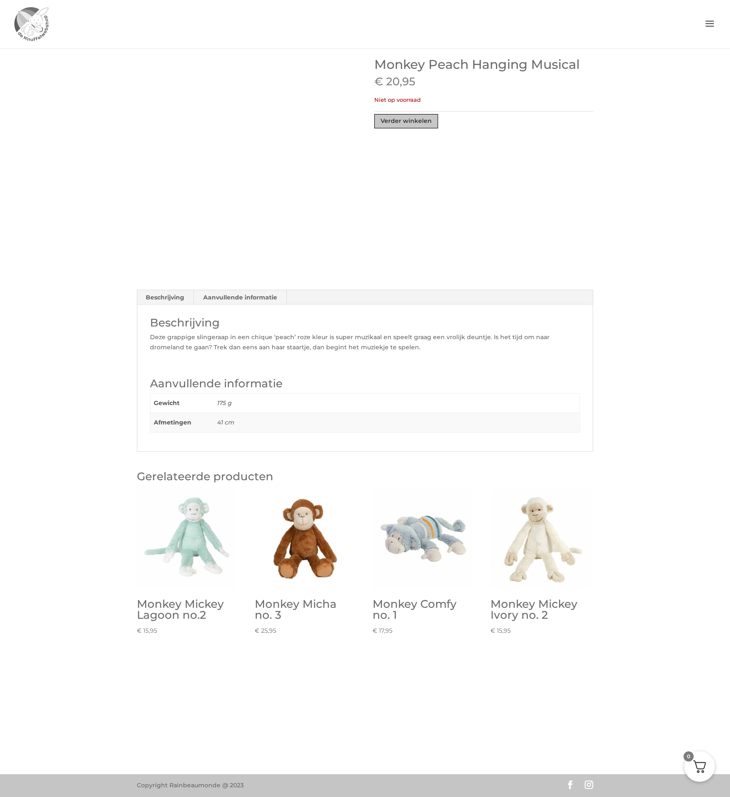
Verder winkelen (406, 121)
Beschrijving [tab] (165, 297)
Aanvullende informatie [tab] (240, 297)
